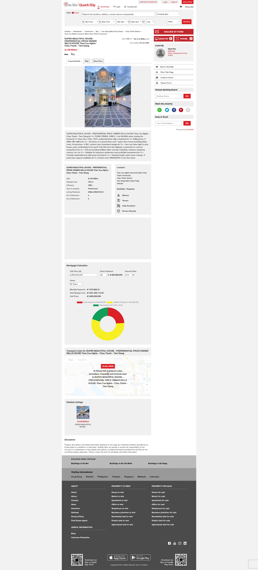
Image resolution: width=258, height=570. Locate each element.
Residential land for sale (163, 516)
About (74, 496)
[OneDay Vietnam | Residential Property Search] (80, 4)
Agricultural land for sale (163, 524)
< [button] (70, 96)
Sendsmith (190, 129)
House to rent (118, 492)
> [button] (145, 96)
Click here (108, 366)
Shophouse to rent (120, 508)
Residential (105, 7)
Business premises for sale (164, 512)
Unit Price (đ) (75, 271)
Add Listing (187, 2)
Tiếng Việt (189, 7)
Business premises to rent (123, 512)
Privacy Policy (77, 516)
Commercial (132, 7)
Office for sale (158, 504)
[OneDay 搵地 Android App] (140, 557)
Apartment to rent (120, 500)
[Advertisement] (174, 174)
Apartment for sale (160, 500)
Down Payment (106, 271)
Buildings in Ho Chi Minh (121, 463)
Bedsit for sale (158, 496)
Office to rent (117, 504)
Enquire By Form (173, 32)
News (73, 504)
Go (187, 96)
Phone (183, 38)
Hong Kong (76, 476)
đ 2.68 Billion (83, 421)
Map (87, 61)
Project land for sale (161, 520)
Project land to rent (120, 520)
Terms (72, 280)
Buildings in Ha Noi (80, 463)
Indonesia (154, 476)
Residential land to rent (122, 516)
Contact (74, 500)
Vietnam (89, 476)
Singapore (129, 476)
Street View (98, 61)
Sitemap (75, 512)
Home (74, 492)
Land (118, 7)
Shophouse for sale (160, 508)
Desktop (163, 38)
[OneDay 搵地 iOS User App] (117, 557)
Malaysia (142, 476)
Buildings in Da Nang (157, 463)
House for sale (158, 492)
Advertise (75, 508)
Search (186, 22)
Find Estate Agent (79, 520)
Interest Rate (130, 271)
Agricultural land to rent (122, 524)
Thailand (116, 476)
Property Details (74, 61)
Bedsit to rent (118, 496)
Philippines (102, 476)
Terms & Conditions (141, 565)
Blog (73, 533)
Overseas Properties (148, 2)
